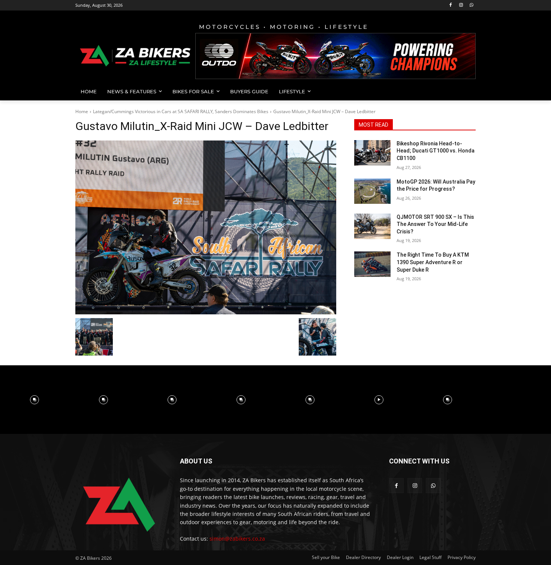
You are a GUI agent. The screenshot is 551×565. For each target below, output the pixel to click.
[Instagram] (461, 5)
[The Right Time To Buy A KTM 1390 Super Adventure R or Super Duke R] (372, 264)
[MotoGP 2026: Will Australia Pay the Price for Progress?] (372, 191)
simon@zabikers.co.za (237, 538)
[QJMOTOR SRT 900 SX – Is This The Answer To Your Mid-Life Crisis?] (372, 226)
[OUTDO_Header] (335, 56)
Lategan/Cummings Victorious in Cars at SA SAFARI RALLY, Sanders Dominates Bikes (180, 111)
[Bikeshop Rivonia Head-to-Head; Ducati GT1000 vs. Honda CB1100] (372, 153)
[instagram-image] (34, 399)
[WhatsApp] (471, 5)
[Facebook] (450, 5)
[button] (467, 91)
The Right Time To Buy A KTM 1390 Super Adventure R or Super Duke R (433, 262)
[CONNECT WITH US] (432, 472)
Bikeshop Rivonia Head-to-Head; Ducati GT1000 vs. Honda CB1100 (436, 151)
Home (81, 111)
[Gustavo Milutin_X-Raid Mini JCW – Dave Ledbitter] (205, 227)
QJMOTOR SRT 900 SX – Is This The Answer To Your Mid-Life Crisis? (435, 224)
